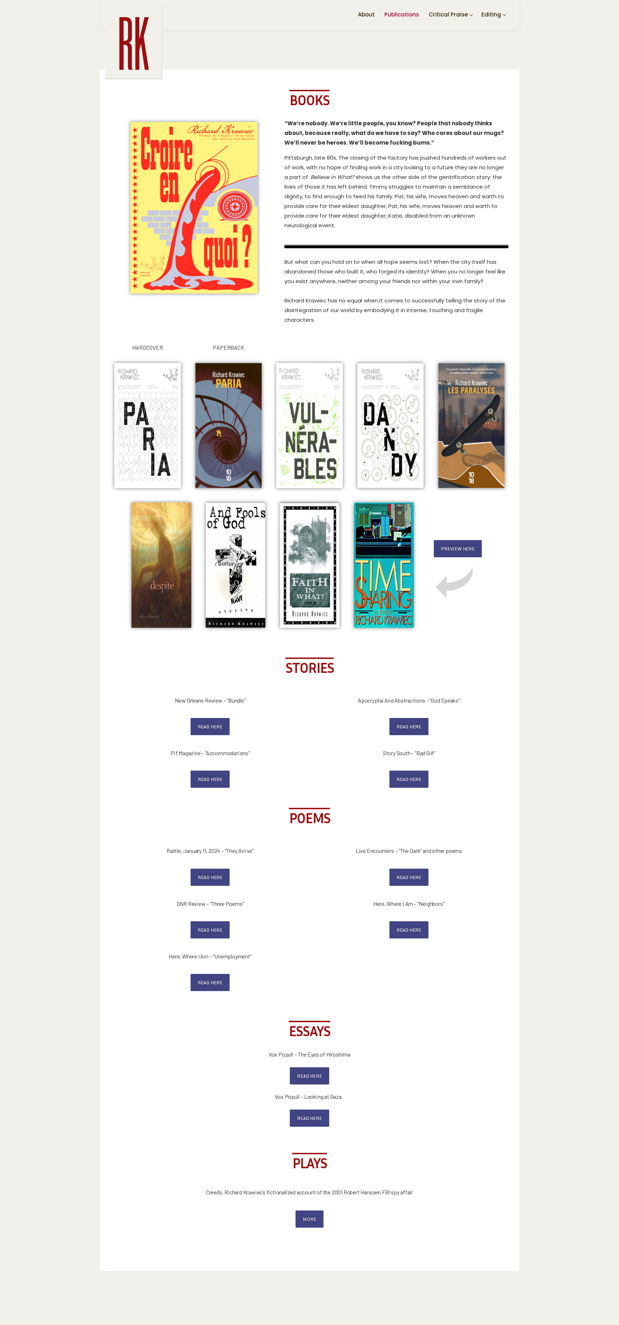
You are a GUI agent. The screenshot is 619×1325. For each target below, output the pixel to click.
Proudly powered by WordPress (139, 1307)
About (366, 14)
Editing (491, 14)
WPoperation (242, 1307)
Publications (401, 14)
